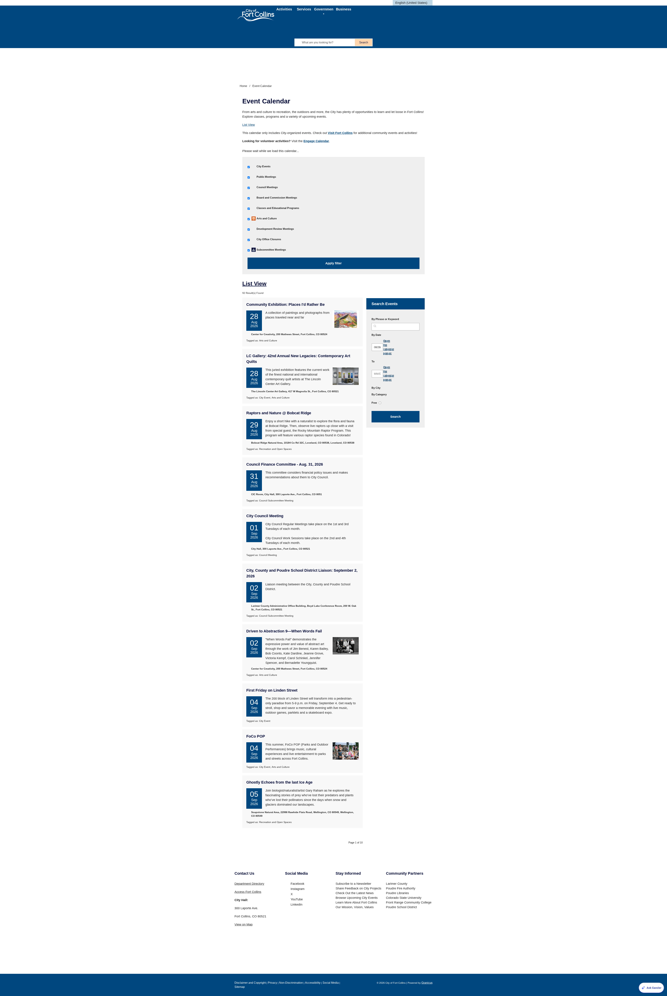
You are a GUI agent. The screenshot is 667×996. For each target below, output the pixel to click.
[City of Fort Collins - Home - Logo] (255, 15)
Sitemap (239, 986)
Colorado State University (403, 898)
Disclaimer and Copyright (250, 982)
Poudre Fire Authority (400, 888)
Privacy (272, 982)
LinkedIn (296, 904)
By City (376, 387)
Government (323, 10)
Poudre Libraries (397, 893)
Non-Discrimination (291, 982)
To (381, 361)
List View (248, 125)
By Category (379, 394)
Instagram (297, 889)
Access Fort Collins (247, 892)
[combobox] (413, 3)
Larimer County (396, 883)
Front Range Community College (408, 902)
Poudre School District (401, 907)
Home (243, 86)
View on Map (243, 924)
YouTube (297, 899)
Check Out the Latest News (355, 893)
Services (304, 9)
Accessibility (312, 982)
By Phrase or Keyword (385, 319)
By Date (385, 334)
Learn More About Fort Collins (356, 902)
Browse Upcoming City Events (357, 898)
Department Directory (249, 883)
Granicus (427, 982)
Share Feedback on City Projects (358, 888)
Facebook (297, 883)
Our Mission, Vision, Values (355, 907)
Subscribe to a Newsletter (353, 883)
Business (343, 9)
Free (374, 402)
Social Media (331, 982)
